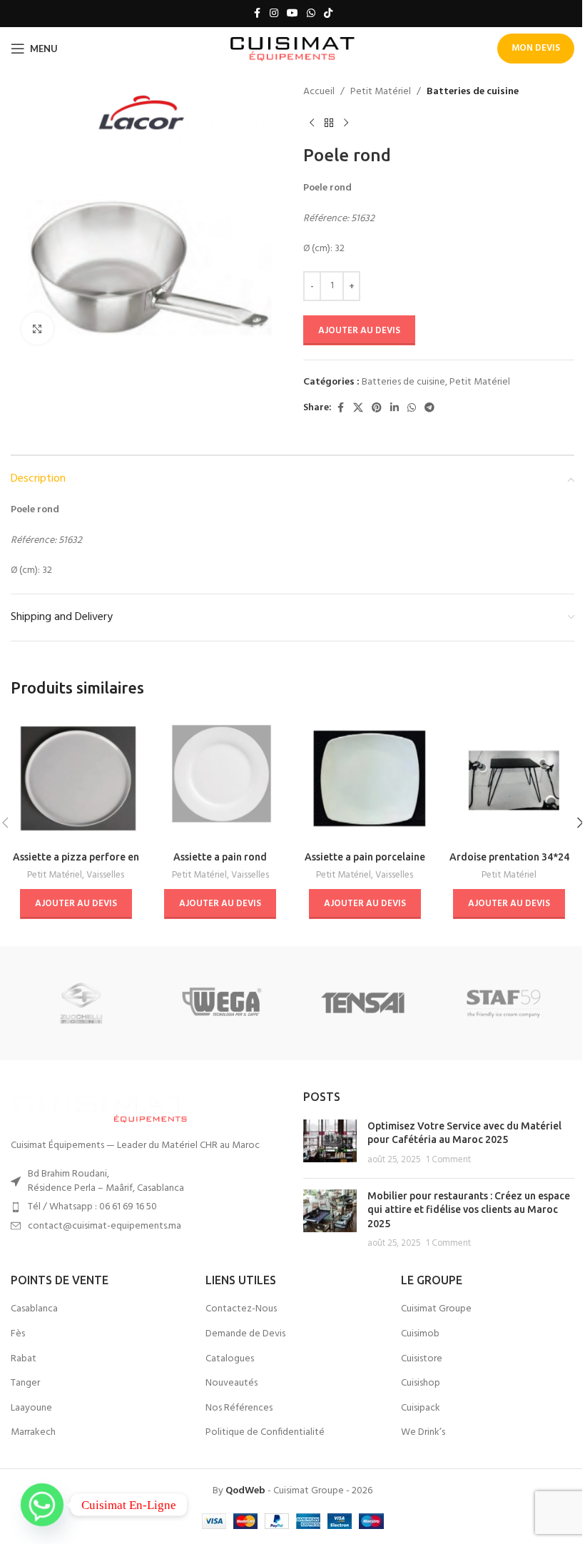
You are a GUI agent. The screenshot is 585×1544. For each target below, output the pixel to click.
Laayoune (31, 1408)
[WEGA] (222, 1003)
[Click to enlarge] (37, 329)
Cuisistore (421, 1359)
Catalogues (229, 1359)
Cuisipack (420, 1408)
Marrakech (33, 1433)
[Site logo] (293, 49)
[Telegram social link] (429, 408)
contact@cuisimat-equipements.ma (104, 1226)
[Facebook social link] (256, 14)
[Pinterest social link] (376, 408)
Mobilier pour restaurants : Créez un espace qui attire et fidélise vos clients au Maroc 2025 (468, 1209)
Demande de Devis (245, 1334)
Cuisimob (420, 1334)
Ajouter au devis (359, 330)
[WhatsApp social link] (311, 14)
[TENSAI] (362, 1003)
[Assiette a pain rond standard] (221, 778)
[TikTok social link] (328, 14)
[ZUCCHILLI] (81, 1003)
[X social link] (358, 408)
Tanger (25, 1383)
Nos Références (239, 1408)
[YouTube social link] (292, 14)
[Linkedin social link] (394, 408)
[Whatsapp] (42, 1504)
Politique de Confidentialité (265, 1433)
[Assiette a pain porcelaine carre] (365, 778)
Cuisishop (420, 1383)
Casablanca (34, 1309)
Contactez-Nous (241, 1309)
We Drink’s (423, 1433)
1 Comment (448, 1160)
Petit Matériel (380, 92)
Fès (18, 1334)
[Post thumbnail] (330, 1143)
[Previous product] (311, 122)
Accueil (319, 92)
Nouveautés (231, 1383)
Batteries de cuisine (473, 92)
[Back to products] (328, 122)
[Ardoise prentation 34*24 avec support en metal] (509, 778)
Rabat (23, 1359)
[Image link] (100, 1107)
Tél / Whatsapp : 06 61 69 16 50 (92, 1207)
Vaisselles (105, 875)
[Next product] (346, 122)
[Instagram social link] (274, 14)
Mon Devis (536, 48)
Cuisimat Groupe (436, 1309)
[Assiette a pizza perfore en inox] (76, 778)
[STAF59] (503, 1003)
